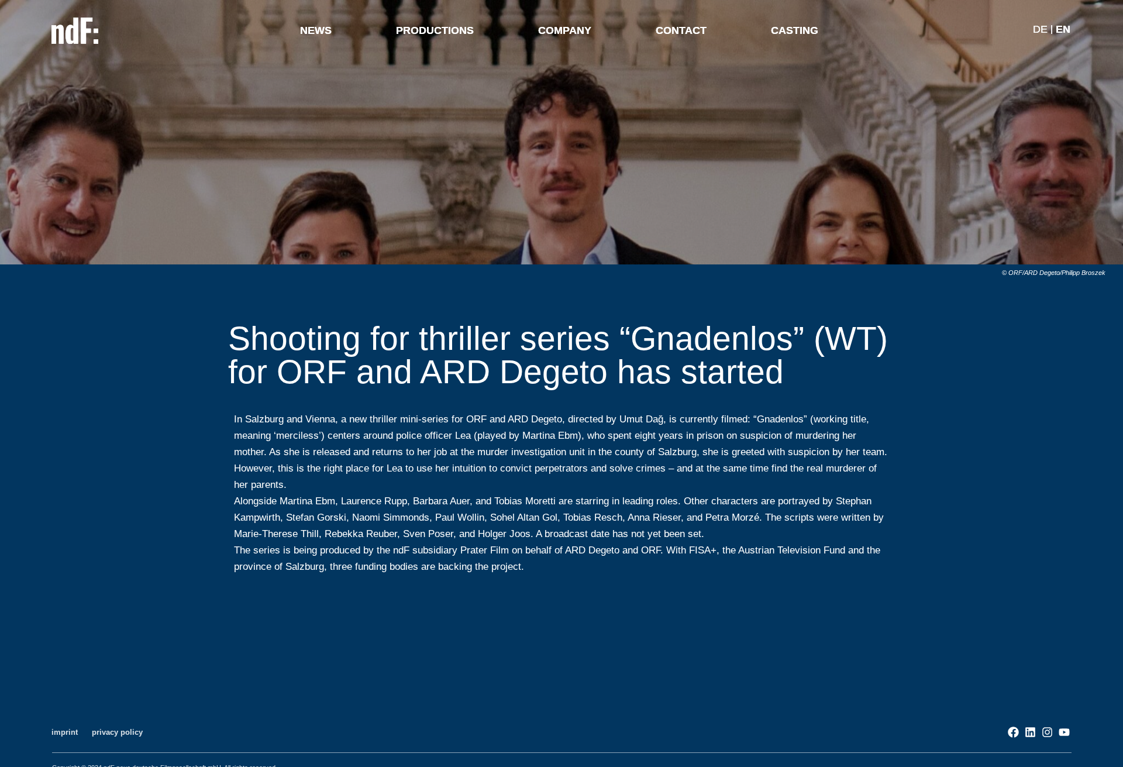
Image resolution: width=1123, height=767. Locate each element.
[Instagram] (1047, 732)
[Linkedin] (1030, 732)
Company (564, 30)
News (316, 30)
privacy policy (117, 732)
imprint (64, 732)
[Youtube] (1064, 732)
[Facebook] (1013, 732)
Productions (435, 30)
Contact (681, 30)
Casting (794, 30)
